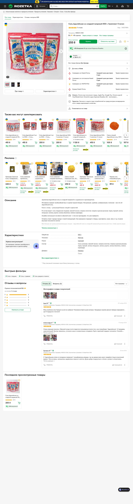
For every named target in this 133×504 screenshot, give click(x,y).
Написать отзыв (18, 310)
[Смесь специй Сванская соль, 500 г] (71, 168)
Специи (56, 11)
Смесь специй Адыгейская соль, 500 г (114, 136)
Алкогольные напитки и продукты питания (19, 11)
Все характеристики (50, 258)
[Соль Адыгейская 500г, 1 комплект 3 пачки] (63, 126)
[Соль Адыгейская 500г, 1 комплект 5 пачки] (97, 126)
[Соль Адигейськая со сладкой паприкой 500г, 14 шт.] (80, 126)
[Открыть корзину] (128, 6)
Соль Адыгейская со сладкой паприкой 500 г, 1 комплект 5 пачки (12, 136)
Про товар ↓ (19, 91)
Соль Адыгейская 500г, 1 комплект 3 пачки (63, 136)
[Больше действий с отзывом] (125, 316)
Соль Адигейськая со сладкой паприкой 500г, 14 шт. (79, 136)
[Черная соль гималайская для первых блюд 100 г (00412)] (116, 168)
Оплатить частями (107, 41)
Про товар (8, 17)
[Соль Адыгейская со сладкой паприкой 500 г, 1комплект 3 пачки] (13, 386)
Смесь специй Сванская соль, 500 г (71, 178)
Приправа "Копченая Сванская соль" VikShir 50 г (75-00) (86, 178)
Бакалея (50, 11)
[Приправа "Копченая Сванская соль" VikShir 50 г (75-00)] (86, 168)
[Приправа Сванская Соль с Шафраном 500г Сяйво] (12, 168)
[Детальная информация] (16, 158)
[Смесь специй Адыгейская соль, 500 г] (114, 126)
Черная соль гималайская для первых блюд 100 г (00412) (116, 178)
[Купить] (19, 142)
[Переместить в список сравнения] (120, 41)
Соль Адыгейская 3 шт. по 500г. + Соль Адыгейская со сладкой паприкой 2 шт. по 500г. (29, 136)
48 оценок (77, 35)
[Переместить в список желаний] (125, 41)
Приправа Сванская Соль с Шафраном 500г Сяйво (11, 178)
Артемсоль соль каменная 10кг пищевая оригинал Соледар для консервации (101, 178)
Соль (61, 11)
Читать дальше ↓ (49, 333)
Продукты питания (40, 11)
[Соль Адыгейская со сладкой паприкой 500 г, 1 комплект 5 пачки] (13, 126)
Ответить (50, 316)
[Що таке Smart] (85, 150)
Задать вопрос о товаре (90, 35)
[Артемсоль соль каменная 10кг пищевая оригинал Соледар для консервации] (101, 168)
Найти (103, 6)
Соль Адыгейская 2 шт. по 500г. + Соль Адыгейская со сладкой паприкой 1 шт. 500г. (46, 136)
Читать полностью (50, 228)
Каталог (42, 6)
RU (109, 6)
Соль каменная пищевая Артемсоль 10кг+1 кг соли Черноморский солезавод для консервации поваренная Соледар (56, 178)
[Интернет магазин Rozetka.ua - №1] (20, 6)
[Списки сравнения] (122, 6)
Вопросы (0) (57, 283)
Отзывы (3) (46, 283)
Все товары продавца (106, 35)
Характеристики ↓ (50, 91)
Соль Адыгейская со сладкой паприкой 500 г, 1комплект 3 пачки (12, 396)
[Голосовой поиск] (97, 6)
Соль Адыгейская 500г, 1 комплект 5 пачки (97, 136)
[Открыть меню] (5, 6)
